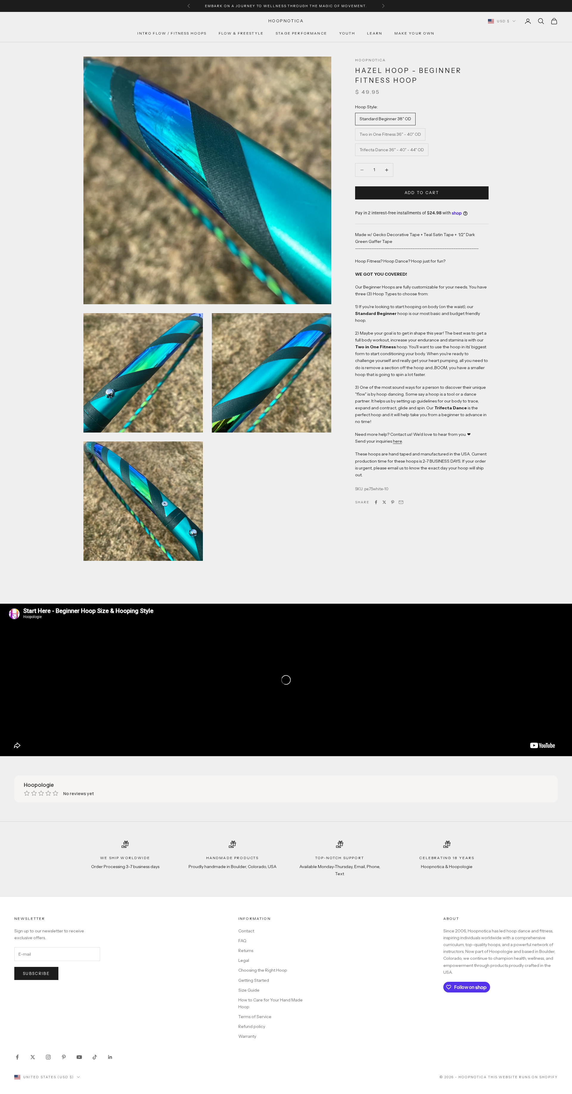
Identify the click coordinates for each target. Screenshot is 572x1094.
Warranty (247, 1036)
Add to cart (422, 192)
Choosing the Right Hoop (262, 970)
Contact (246, 931)
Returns (245, 950)
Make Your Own (414, 33)
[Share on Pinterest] (392, 502)
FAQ (242, 940)
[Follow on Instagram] (48, 1057)
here (397, 441)
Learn (375, 33)
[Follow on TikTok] (95, 1057)
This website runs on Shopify (523, 1077)
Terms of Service (254, 1016)
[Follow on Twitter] (33, 1057)
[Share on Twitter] (384, 502)
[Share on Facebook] (376, 502)
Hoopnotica (370, 60)
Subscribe (36, 973)
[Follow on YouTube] (79, 1057)
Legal (243, 960)
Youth (347, 33)
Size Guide (248, 990)
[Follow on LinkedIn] (110, 1057)
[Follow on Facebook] (17, 1057)
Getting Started (253, 980)
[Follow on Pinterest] (64, 1057)
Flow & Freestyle (241, 33)
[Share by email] (401, 502)
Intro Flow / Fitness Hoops (171, 33)
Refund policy (251, 1026)
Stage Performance (301, 33)
